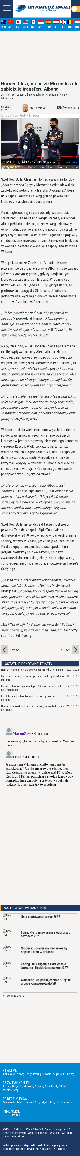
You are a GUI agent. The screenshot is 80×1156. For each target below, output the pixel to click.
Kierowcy (29, 1086)
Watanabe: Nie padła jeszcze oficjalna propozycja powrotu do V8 (46, 981)
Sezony (6, 1086)
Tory (47, 1086)
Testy (28, 1074)
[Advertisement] (40, 56)
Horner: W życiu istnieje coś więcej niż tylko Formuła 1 (32, 669)
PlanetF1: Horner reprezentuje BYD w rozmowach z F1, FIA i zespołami (32, 688)
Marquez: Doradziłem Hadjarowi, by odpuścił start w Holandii (44, 950)
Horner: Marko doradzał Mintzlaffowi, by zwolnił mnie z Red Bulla (32, 708)
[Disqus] (40, 781)
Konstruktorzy (10, 1090)
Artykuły (37, 1074)
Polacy (70, 1074)
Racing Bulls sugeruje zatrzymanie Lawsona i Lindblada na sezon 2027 (44, 965)
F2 (4, 1115)
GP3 (18, 1115)
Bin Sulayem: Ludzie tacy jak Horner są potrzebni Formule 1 (29, 698)
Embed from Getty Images (20, 115)
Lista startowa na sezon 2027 (40, 916)
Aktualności (9, 1074)
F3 (8, 1115)
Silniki (62, 1086)
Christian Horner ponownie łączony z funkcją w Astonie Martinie (32, 678)
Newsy (20, 1074)
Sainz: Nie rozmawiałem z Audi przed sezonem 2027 (45, 934)
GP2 (13, 1115)
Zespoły (39, 1086)
